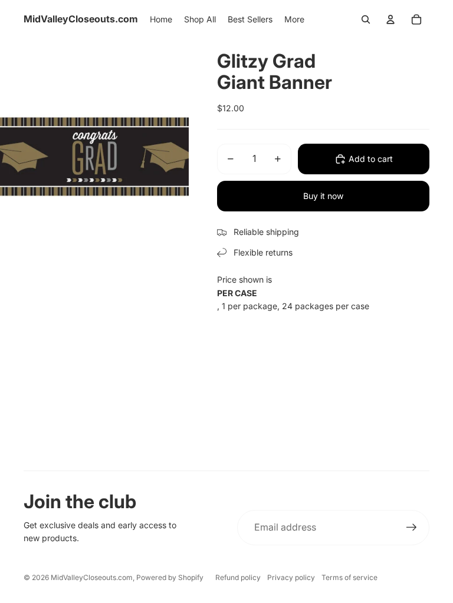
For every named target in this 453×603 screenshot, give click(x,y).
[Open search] (366, 19)
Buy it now (323, 196)
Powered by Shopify (169, 577)
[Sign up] (411, 527)
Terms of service (349, 577)
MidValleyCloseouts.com (92, 577)
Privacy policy (291, 577)
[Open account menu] (390, 19)
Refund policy (238, 577)
